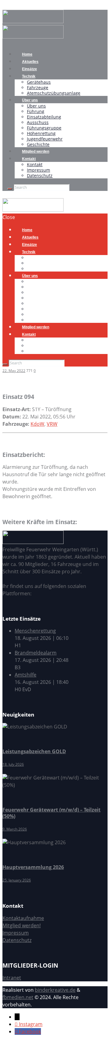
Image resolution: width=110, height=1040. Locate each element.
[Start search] (4, 364)
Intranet (11, 977)
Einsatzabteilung (44, 117)
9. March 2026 (14, 829)
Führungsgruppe (44, 128)
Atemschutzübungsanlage (53, 93)
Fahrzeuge (37, 87)
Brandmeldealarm (36, 652)
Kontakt (29, 159)
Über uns (30, 100)
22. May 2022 (13, 370)
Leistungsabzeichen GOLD (34, 751)
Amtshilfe (25, 674)
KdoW (37, 424)
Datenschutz (40, 175)
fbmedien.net (17, 997)
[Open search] (9, 189)
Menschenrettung (35, 630)
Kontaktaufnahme (23, 918)
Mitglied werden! (21, 925)
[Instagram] (17, 1024)
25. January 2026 (16, 880)
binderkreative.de (55, 990)
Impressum (38, 170)
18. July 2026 (13, 764)
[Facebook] (17, 1031)
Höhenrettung (41, 133)
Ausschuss (38, 122)
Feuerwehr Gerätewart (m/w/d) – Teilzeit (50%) (51, 812)
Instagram (30, 1024)
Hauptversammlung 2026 (33, 867)
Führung (35, 111)
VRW (52, 424)
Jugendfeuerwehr (45, 139)
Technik (28, 76)
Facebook (30, 1031)
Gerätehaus (39, 82)
